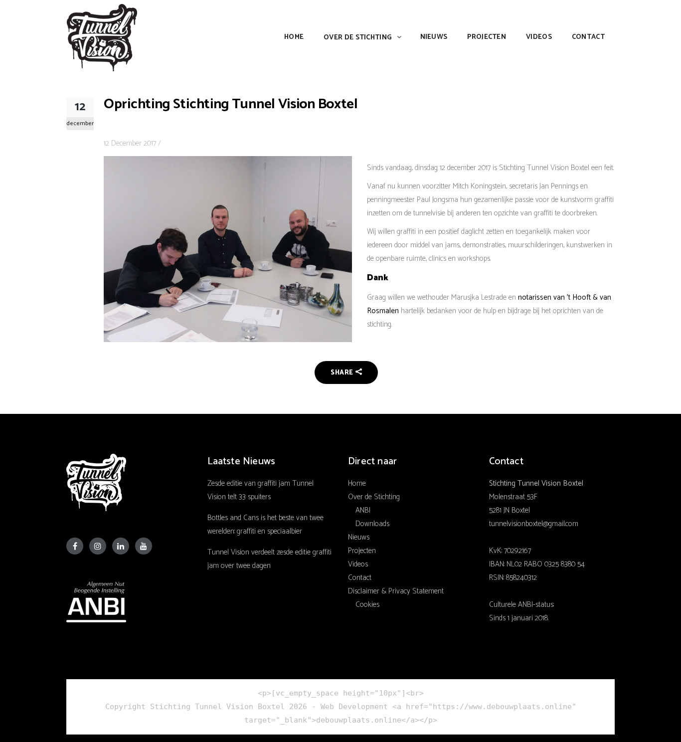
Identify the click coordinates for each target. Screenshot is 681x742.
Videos (358, 564)
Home (357, 483)
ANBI (362, 510)
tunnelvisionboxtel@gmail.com (533, 524)
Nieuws (358, 537)
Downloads (372, 524)
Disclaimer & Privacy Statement (396, 591)
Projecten (362, 551)
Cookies (367, 604)
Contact (359, 577)
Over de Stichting (374, 497)
